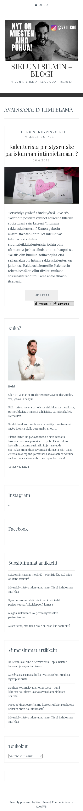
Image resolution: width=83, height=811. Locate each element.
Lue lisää (41, 295)
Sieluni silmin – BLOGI (41, 70)
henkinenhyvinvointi (43, 132)
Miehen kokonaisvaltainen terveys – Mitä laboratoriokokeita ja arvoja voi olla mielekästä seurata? (36, 692)
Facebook (18, 529)
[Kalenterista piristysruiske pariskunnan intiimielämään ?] (41, 203)
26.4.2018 (41, 160)
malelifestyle (39, 137)
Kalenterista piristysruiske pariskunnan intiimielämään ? (41, 150)
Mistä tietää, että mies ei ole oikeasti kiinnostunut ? (39, 626)
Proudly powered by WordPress (29, 802)
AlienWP (41, 806)
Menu (43, 4)
